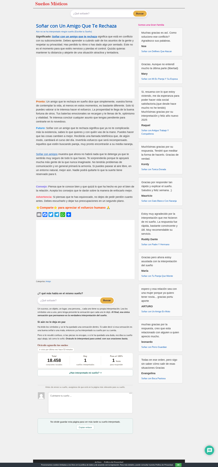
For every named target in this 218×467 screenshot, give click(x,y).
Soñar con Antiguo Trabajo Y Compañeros (155, 132)
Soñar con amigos (47, 154)
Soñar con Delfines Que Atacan (156, 51)
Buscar (140, 13)
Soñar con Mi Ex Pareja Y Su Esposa (159, 79)
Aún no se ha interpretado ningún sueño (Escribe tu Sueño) (64, 32)
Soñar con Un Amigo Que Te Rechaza (76, 26)
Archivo (98, 462)
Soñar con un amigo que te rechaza (74, 36)
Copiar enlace (85, 427)
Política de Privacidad (113, 462)
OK (178, 465)
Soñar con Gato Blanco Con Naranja (159, 201)
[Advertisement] (85, 77)
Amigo (48, 281)
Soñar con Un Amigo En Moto (155, 311)
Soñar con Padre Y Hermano (155, 244)
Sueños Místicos (51, 3)
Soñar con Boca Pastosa (153, 378)
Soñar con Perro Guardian (154, 347)
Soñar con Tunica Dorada (153, 169)
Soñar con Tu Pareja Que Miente (157, 276)
